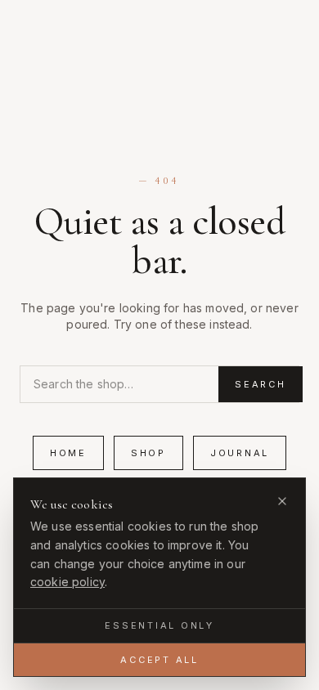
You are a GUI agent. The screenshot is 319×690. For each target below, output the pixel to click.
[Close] (282, 501)
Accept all (159, 659)
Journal (239, 453)
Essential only (159, 625)
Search (260, 384)
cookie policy (67, 582)
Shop (148, 453)
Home (68, 453)
